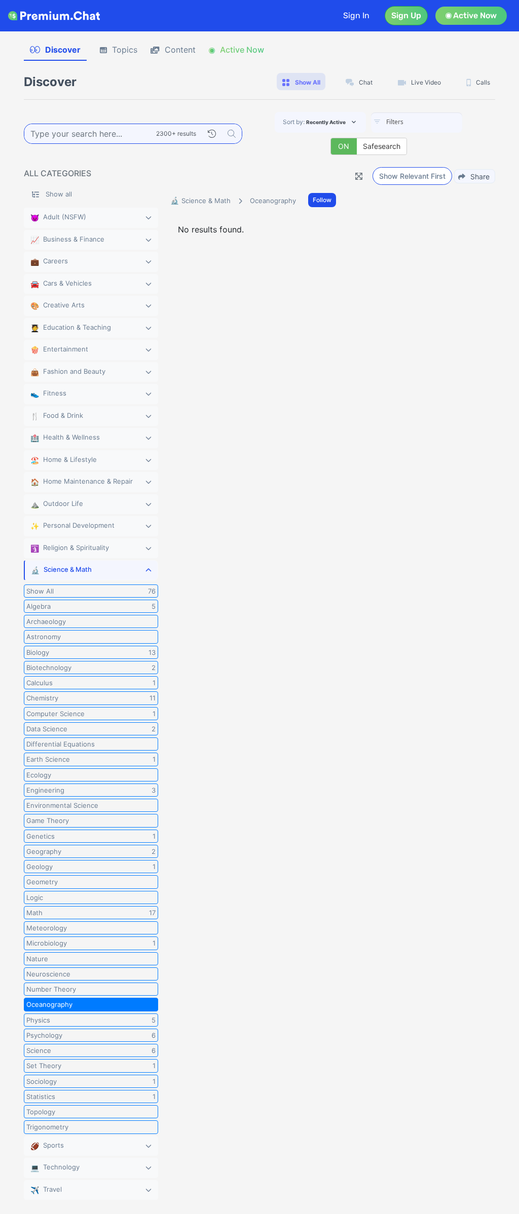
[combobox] (416, 122)
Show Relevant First (412, 176)
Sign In (356, 15)
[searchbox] (431, 122)
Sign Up (406, 15)
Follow (322, 200)
